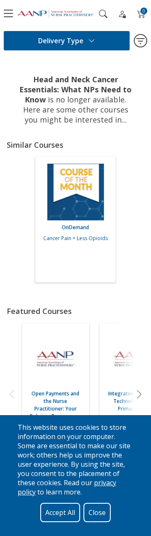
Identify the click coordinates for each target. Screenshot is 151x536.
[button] (12, 394)
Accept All (60, 512)
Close (97, 512)
